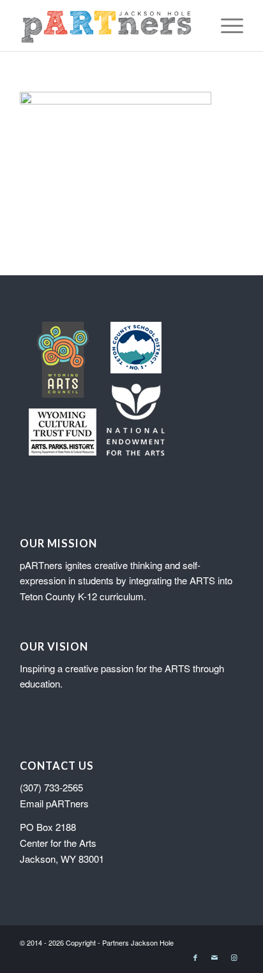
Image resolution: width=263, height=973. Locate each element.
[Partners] (109, 25)
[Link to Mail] (214, 957)
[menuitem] (225, 25)
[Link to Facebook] (195, 957)
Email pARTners (54, 803)
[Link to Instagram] (233, 957)
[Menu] (225, 25)
